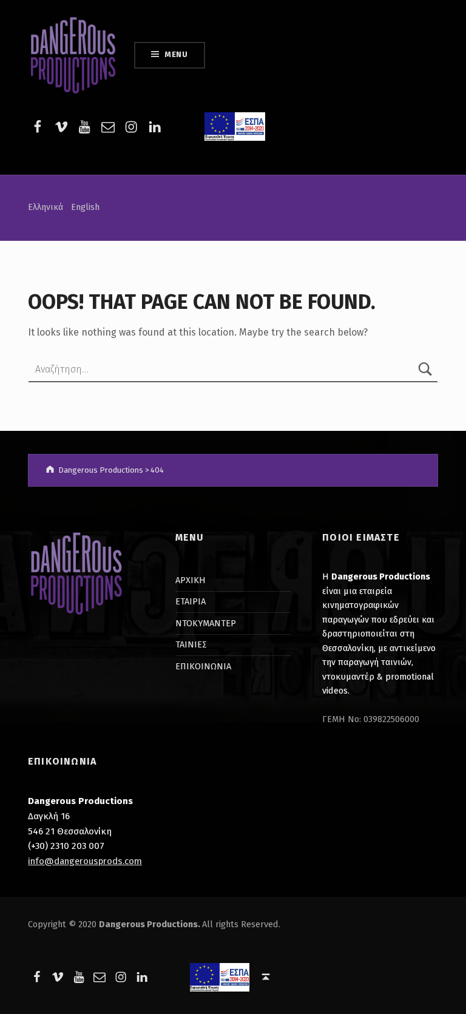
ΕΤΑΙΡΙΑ (190, 601)
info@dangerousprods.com (85, 861)
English (85, 206)
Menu (176, 54)
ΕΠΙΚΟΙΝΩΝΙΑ (203, 666)
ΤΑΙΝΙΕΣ (191, 644)
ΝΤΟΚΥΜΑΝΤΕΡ (205, 623)
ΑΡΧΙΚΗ (190, 580)
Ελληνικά (45, 206)
